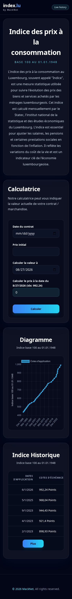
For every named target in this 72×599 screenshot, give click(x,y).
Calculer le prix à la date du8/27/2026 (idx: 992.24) (31, 283)
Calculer (36, 309)
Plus (33, 543)
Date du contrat (23, 226)
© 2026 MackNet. (23, 589)
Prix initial (19, 244)
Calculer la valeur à (25, 263)
